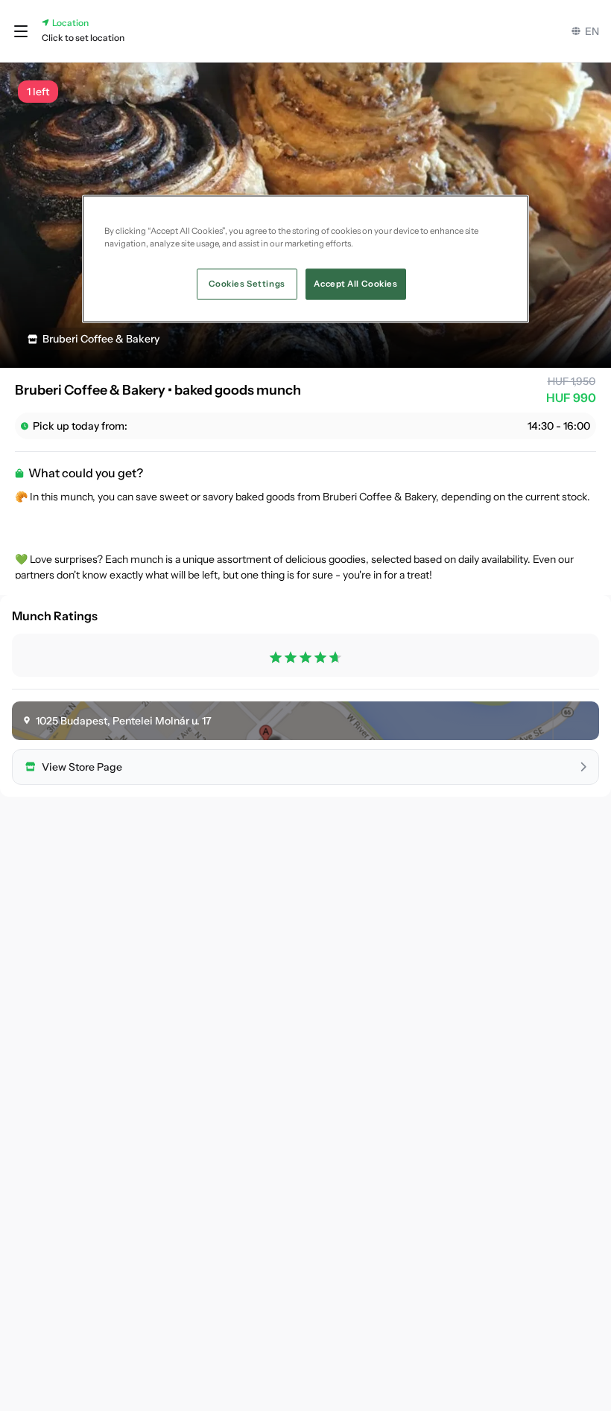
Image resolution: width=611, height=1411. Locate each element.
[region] (305, 259)
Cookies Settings (247, 283)
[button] (21, 31)
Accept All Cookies (355, 283)
